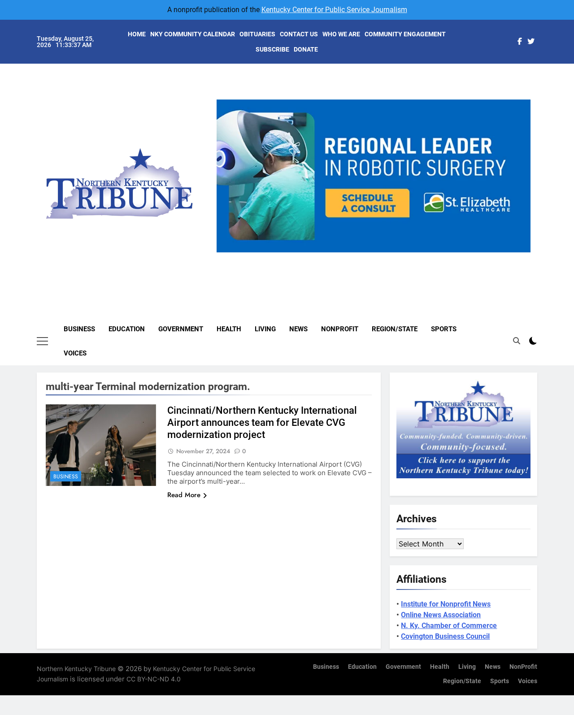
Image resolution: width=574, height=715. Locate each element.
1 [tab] (343, 257)
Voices (75, 353)
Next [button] (520, 252)
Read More (183, 495)
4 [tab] (393, 257)
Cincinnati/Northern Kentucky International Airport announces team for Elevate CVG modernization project (262, 422)
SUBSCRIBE (272, 49)
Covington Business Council (445, 636)
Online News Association (441, 615)
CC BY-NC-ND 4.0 (153, 679)
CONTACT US (299, 34)
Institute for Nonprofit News (446, 604)
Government (180, 329)
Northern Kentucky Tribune (76, 668)
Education (127, 329)
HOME (137, 34)
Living (265, 329)
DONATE (306, 49)
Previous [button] (227, 252)
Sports (444, 329)
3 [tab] (376, 257)
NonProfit (339, 329)
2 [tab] (360, 257)
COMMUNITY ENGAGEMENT (405, 34)
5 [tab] (410, 257)
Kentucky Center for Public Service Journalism (334, 9)
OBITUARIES (257, 34)
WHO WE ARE (341, 34)
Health (229, 329)
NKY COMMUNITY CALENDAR (192, 34)
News (298, 329)
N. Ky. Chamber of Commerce (449, 625)
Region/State (394, 329)
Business (79, 329)
